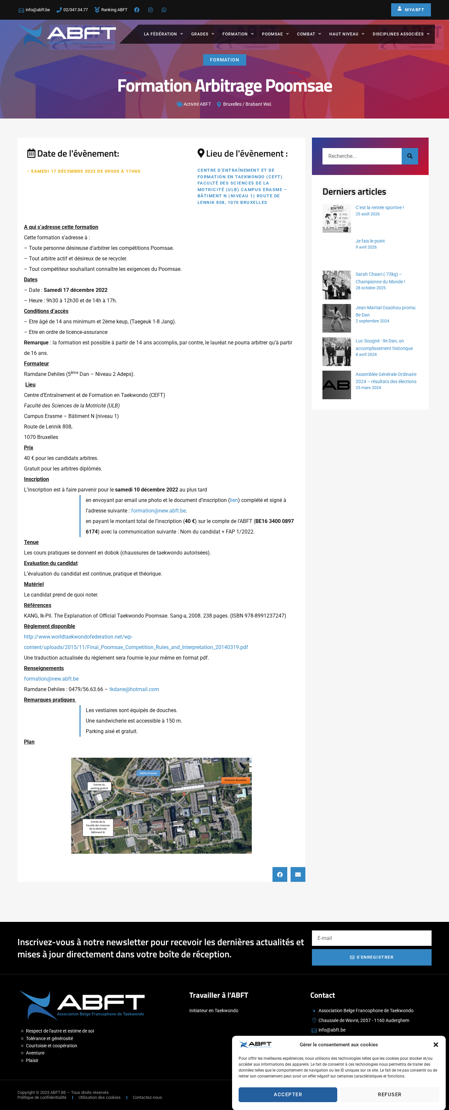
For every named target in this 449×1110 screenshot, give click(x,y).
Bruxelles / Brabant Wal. (247, 104)
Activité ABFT (197, 104)
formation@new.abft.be (158, 511)
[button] (436, 1044)
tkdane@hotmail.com (134, 689)
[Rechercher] (410, 156)
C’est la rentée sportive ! (380, 207)
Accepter (288, 1095)
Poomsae (272, 34)
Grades (199, 34)
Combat (306, 34)
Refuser (390, 1095)
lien (234, 500)
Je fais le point (370, 241)
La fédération (160, 34)
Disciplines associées (398, 34)
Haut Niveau (344, 34)
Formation (235, 34)
